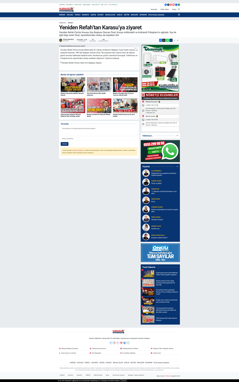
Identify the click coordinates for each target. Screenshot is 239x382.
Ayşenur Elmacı (157, 207)
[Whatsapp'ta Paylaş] (167, 40)
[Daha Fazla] (171, 40)
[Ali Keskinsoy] (146, 173)
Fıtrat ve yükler (156, 183)
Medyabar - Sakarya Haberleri (136, 375)
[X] (114, 342)
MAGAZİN (134, 15)
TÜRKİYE (88, 375)
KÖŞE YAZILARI (98, 375)
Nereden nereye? (157, 219)
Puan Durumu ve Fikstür (68, 353)
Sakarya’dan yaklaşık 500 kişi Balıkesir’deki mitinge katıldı (71, 115)
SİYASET (100, 15)
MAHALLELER (110, 15)
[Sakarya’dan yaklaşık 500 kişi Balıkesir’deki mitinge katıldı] (73, 106)
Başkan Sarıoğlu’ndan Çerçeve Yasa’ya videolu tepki (123, 94)
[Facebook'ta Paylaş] (160, 40)
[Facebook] (110, 342)
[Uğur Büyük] (146, 200)
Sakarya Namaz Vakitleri (130, 348)
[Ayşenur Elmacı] (146, 209)
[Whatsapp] (128, 342)
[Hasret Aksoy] (146, 182)
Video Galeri (164, 9)
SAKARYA (85, 15)
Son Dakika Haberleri (128, 353)
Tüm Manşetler (96, 353)
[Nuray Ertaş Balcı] (146, 236)
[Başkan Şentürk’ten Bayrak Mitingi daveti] (99, 106)
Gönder (64, 144)
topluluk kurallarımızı (78, 150)
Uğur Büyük (155, 199)
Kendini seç (155, 229)
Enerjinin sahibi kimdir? (159, 238)
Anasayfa (154, 9)
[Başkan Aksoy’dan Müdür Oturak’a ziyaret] (73, 84)
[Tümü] (177, 136)
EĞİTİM (126, 15)
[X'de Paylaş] (163, 40)
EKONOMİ (143, 15)
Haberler (62, 23)
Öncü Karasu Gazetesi (156, 15)
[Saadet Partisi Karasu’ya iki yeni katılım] (125, 106)
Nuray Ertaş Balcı (158, 235)
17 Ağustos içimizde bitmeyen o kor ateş (164, 192)
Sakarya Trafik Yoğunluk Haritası (163, 348)
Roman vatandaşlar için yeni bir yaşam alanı (164, 210)
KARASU (62, 15)
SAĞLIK (119, 15)
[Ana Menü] (179, 15)
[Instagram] (117, 342)
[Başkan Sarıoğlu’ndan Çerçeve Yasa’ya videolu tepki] (125, 84)
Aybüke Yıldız (156, 226)
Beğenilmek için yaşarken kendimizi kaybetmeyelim (163, 174)
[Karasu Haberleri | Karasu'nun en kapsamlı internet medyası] (67, 9)
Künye (174, 9)
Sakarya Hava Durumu (99, 348)
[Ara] (179, 9)
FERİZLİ (77, 15)
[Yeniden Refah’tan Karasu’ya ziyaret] (99, 46)
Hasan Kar (155, 189)
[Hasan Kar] (146, 191)
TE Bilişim (167, 376)
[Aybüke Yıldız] (146, 227)
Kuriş (153, 201)
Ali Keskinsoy (156, 171)
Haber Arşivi (157, 353)
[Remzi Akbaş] (146, 218)
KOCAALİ (70, 15)
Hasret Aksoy (156, 181)
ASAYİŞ (93, 15)
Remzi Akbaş (155, 217)
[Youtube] (121, 342)
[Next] (124, 342)
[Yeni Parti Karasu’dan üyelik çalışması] (99, 84)
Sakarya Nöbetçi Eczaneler (69, 348)
